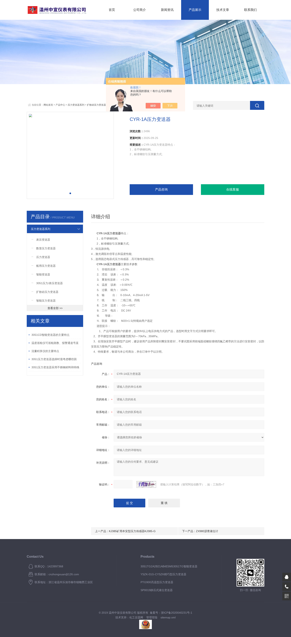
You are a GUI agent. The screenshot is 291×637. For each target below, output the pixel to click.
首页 (112, 9)
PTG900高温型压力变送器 (157, 582)
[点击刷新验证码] (146, 484)
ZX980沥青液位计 (207, 531)
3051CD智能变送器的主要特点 (50, 334)
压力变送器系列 (76, 104)
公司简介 (139, 9)
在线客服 (232, 189)
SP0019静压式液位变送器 (157, 590)
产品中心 (60, 104)
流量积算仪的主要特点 (45, 351)
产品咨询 (161, 189)
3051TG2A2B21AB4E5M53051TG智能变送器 (169, 566)
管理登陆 (151, 617)
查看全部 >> (55, 308)
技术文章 (222, 9)
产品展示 (195, 9)
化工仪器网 (136, 617)
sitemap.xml (168, 617)
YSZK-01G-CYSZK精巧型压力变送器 (163, 574)
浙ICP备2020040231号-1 (176, 612)
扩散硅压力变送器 (96, 104)
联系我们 (250, 9)
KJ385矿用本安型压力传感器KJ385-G (132, 531)
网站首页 (48, 104)
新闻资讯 (167, 9)
